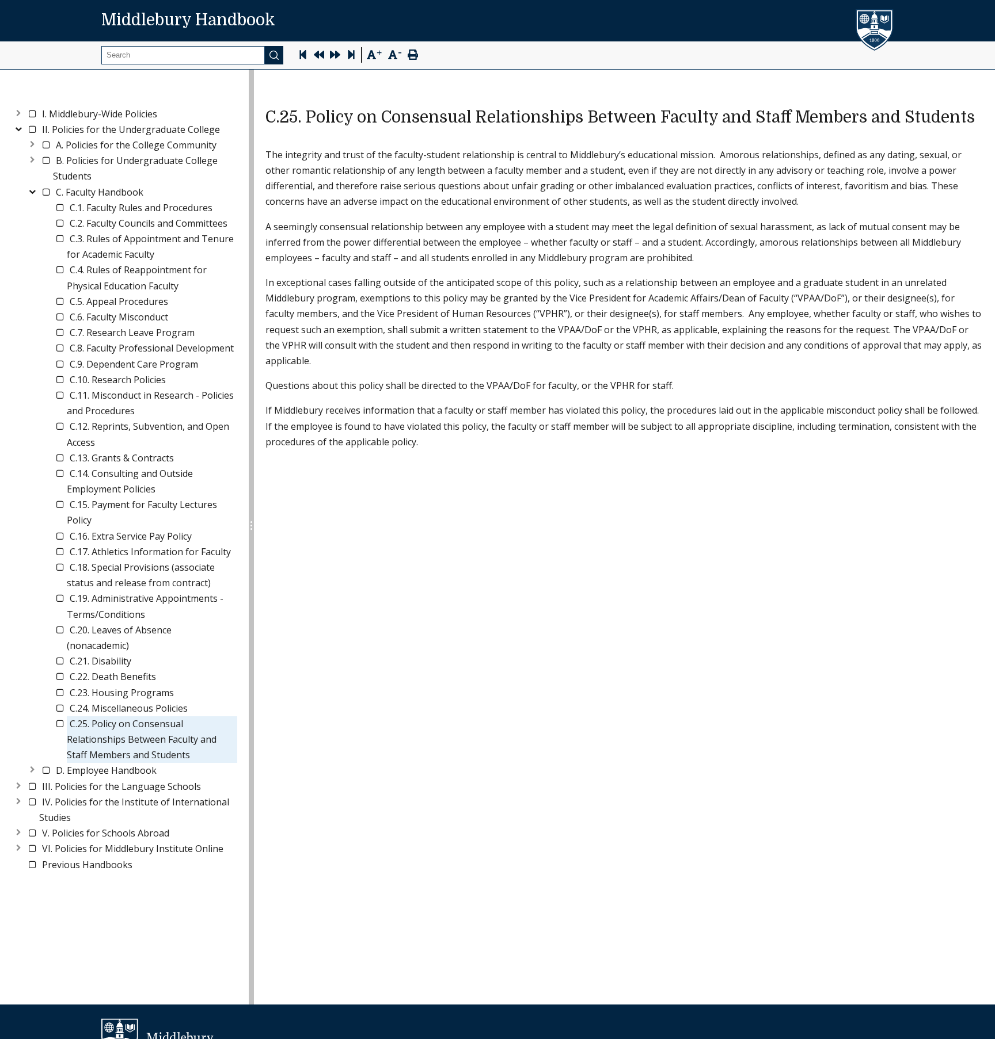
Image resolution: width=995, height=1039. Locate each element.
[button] (99, 114)
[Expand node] (18, 111)
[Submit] (274, 55)
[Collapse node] (18, 127)
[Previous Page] (319, 56)
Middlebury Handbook (188, 20)
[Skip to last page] (351, 56)
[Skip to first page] (303, 56)
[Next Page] (335, 56)
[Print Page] (413, 56)
